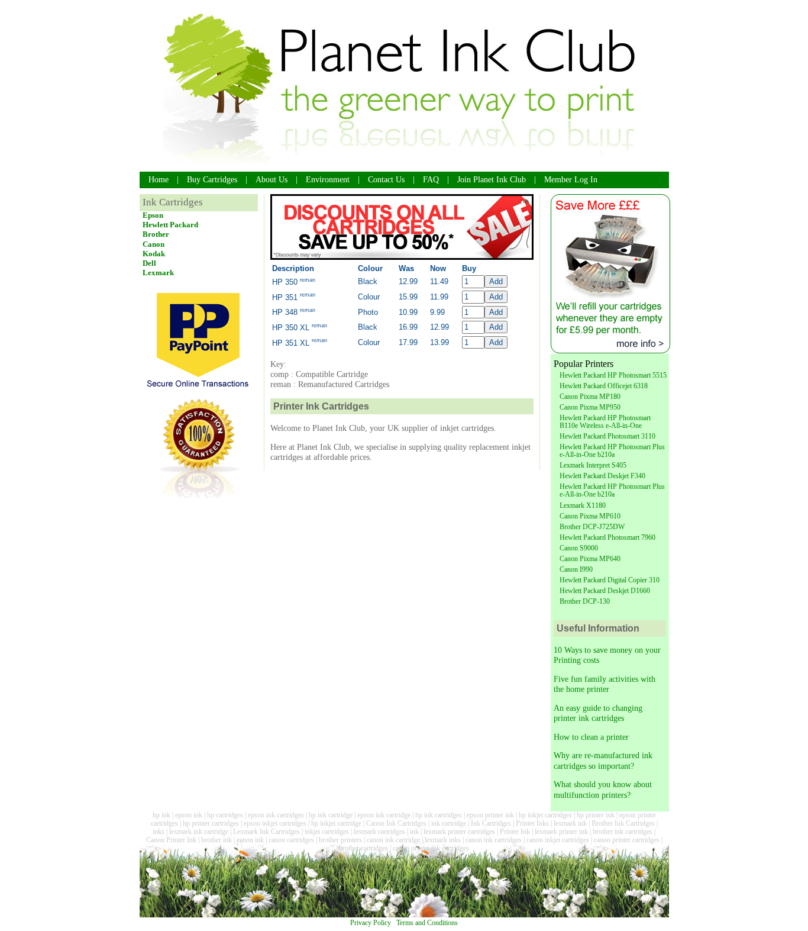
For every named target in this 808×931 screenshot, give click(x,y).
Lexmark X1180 (583, 505)
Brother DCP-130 (585, 601)
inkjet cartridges (327, 831)
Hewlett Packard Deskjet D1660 (605, 591)
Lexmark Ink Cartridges (266, 831)
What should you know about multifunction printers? (603, 789)
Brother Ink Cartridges (623, 823)
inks (158, 831)
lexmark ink (570, 823)
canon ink (250, 839)
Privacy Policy (370, 923)
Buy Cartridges (212, 179)
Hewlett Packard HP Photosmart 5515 (613, 375)
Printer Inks (532, 823)
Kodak (154, 253)
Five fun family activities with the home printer (604, 684)
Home (158, 179)
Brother (156, 234)
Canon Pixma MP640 (590, 559)
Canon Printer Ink (171, 839)
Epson (153, 215)
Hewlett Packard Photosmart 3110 (607, 436)
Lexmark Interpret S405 (593, 465)
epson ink (188, 815)
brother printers (340, 839)
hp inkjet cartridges (545, 815)
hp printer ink (596, 815)
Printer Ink (515, 831)
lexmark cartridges (379, 831)
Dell (149, 263)
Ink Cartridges (491, 823)
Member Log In (570, 179)
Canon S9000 (579, 548)
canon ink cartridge (393, 839)
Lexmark (158, 272)
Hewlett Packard (170, 224)
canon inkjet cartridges (557, 839)
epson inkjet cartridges (275, 823)
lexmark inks (443, 839)
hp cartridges (225, 815)
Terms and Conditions (427, 923)
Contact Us (386, 179)
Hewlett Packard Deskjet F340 (602, 476)
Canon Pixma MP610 (590, 516)
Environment (328, 179)
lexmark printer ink (561, 831)
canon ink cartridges (494, 839)
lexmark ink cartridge (198, 831)
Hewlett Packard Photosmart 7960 (607, 537)
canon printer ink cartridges (431, 848)
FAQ (431, 179)
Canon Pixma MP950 (590, 407)
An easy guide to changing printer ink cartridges (598, 713)
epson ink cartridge (384, 815)
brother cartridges (363, 848)
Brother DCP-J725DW (592, 527)
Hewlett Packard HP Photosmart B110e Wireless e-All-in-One (605, 422)
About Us (271, 179)
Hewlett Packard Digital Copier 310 (610, 580)
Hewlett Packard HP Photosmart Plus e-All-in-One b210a (612, 451)
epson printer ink (490, 815)
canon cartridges (291, 839)
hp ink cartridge (331, 815)
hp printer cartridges (211, 823)
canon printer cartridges (627, 839)
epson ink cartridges (276, 815)
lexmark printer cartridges (459, 831)
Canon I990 (576, 569)
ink (414, 831)
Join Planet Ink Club (491, 179)
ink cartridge (448, 823)
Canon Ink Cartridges (396, 823)
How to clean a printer (591, 737)
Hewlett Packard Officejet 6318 (604, 386)
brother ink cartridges (622, 831)
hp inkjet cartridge (336, 823)
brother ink (216, 839)
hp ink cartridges (438, 815)
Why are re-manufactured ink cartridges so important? (603, 760)
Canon (153, 244)
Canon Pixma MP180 (590, 396)
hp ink (161, 815)
